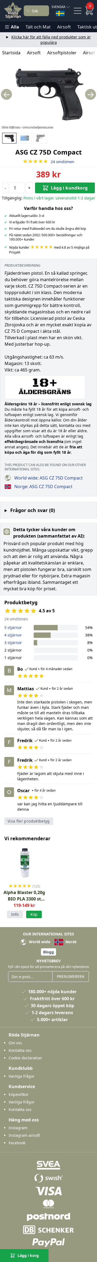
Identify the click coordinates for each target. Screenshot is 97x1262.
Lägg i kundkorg (69, 188)
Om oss (15, 1042)
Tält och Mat (38, 27)
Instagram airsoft (24, 1135)
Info (15, 914)
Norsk (70, 941)
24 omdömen (48, 161)
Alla (15, 27)
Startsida (11, 53)
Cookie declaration (25, 1057)
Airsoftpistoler (62, 53)
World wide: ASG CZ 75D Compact (48, 478)
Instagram (18, 1127)
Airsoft (64, 27)
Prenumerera (70, 976)
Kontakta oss (20, 1050)
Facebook (17, 1142)
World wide (39, 941)
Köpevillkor (19, 1094)
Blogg (48, 951)
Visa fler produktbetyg (29, 821)
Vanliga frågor (21, 1076)
